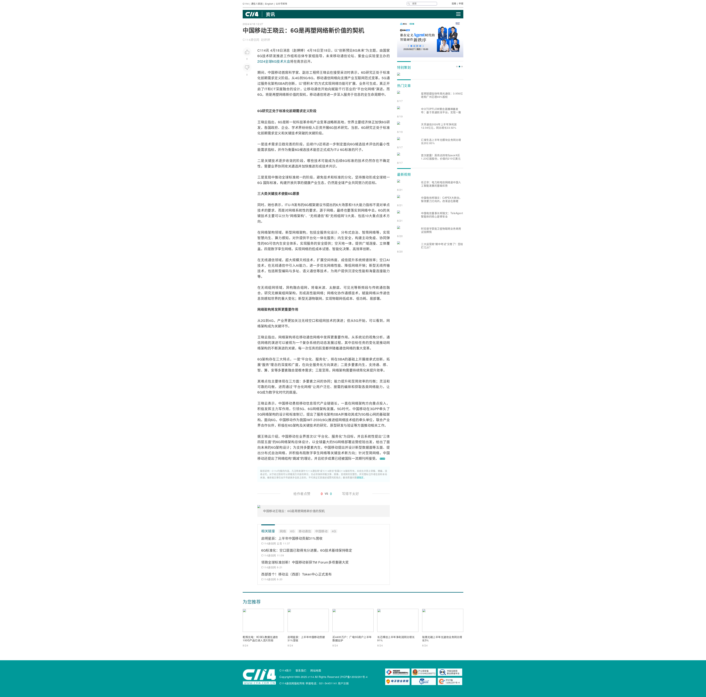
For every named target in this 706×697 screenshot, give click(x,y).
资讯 (270, 14)
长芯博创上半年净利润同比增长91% (396, 638)
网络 (333, 77)
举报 (461, 3)
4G (297, 77)
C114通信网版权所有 (292, 683)
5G (305, 77)
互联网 (359, 77)
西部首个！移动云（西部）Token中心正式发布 (296, 574)
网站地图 (315, 670)
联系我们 (301, 670)
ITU (316, 144)
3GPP (374, 408)
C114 (246, 3)
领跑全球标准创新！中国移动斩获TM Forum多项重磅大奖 (305, 562)
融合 (286, 88)
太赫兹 (334, 287)
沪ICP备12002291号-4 (354, 677)
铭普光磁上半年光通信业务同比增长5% (442, 638)
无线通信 (317, 215)
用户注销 (343, 683)
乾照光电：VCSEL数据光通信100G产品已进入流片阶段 (260, 638)
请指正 (360, 477)
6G (355, 50)
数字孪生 (278, 248)
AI (388, 259)
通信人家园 (257, 3)
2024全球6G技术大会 (273, 61)
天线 (302, 259)
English (269, 3)
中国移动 (274, 72)
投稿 (454, 3)
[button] (457, 66)
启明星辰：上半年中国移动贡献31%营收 (292, 538)
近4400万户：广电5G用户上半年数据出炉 (352, 638)
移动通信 (340, 55)
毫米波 (320, 287)
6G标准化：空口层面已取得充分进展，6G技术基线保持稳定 (306, 550)
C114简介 (285, 670)
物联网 (317, 298)
